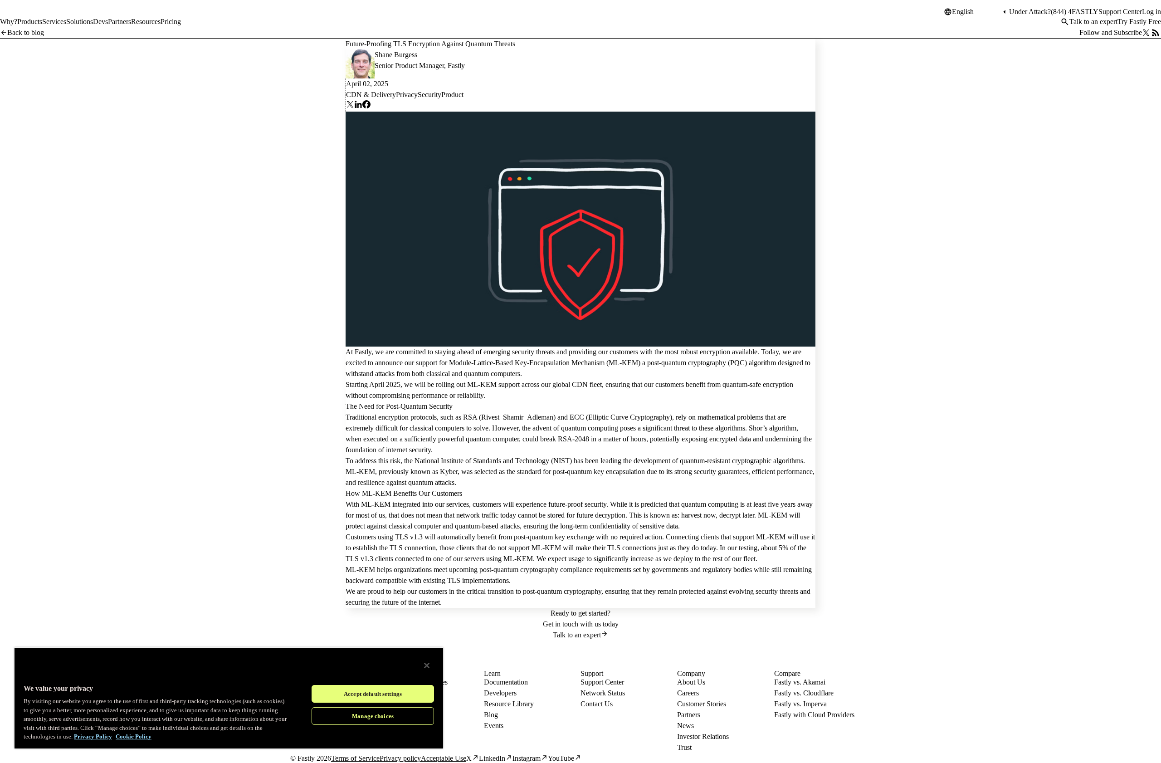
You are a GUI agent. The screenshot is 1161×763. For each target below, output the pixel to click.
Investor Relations (703, 736)
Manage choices (373, 716)
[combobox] (976, 12)
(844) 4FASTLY (1074, 11)
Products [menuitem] (29, 21)
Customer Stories (701, 704)
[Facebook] (366, 106)
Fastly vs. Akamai (799, 682)
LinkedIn (492, 758)
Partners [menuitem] (119, 21)
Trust (684, 747)
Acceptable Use (443, 758)
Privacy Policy (93, 736)
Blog (491, 715)
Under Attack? (1030, 11)
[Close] (427, 665)
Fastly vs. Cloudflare (804, 693)
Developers (500, 693)
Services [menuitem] (54, 21)
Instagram (526, 758)
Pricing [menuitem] (171, 21)
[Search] (1064, 21)
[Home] (23, 15)
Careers (688, 693)
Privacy (407, 94)
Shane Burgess (396, 55)
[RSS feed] (1155, 32)
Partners (688, 715)
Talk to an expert (1093, 21)
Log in (1151, 11)
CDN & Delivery (371, 94)
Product (452, 94)
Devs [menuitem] (100, 21)
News (685, 725)
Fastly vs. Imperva (800, 704)
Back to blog (25, 32)
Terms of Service (355, 758)
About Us (691, 682)
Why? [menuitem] (8, 21)
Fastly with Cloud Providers (814, 715)
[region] (229, 697)
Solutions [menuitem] (79, 21)
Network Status (602, 693)
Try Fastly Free (1139, 21)
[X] (350, 106)
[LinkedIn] (358, 106)
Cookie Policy (133, 736)
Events (493, 725)
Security (429, 94)
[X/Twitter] (1146, 33)
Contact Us (596, 704)
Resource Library (509, 704)
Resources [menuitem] (146, 21)
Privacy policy (400, 758)
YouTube (561, 758)
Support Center (1120, 11)
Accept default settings (373, 693)
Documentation (506, 682)
